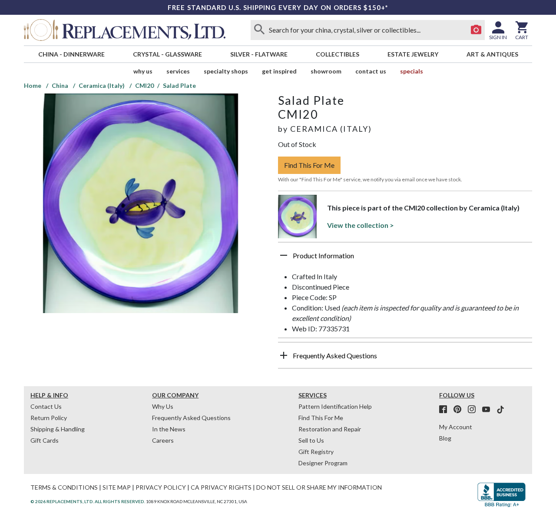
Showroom (326, 71)
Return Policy (48, 417)
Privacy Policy (161, 487)
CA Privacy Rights (221, 487)
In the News (168, 429)
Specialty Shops (226, 71)
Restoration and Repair (329, 429)
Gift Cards (44, 440)
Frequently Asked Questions (191, 417)
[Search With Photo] (476, 30)
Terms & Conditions (64, 487)
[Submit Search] (259, 30)
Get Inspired (279, 71)
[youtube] (488, 409)
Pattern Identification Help (335, 406)
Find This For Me (309, 165)
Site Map (117, 487)
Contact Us (370, 71)
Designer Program (323, 463)
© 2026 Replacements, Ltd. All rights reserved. (87, 501)
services (178, 71)
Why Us (162, 406)
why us (142, 71)
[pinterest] (460, 409)
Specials (411, 71)
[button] (405, 259)
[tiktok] (500, 409)
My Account (455, 427)
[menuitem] (71, 54)
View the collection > (360, 225)
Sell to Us (311, 440)
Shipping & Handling (57, 429)
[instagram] (474, 409)
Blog (445, 438)
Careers (163, 440)
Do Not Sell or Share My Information (319, 487)
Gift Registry (316, 451)
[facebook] (445, 409)
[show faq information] (283, 355)
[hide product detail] (283, 255)
